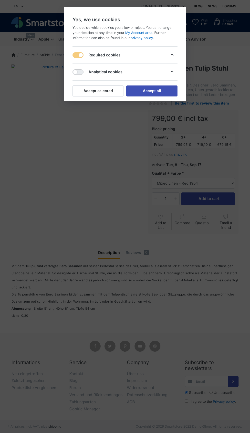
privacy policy (142, 38)
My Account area (138, 33)
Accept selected (98, 90)
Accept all (152, 90)
